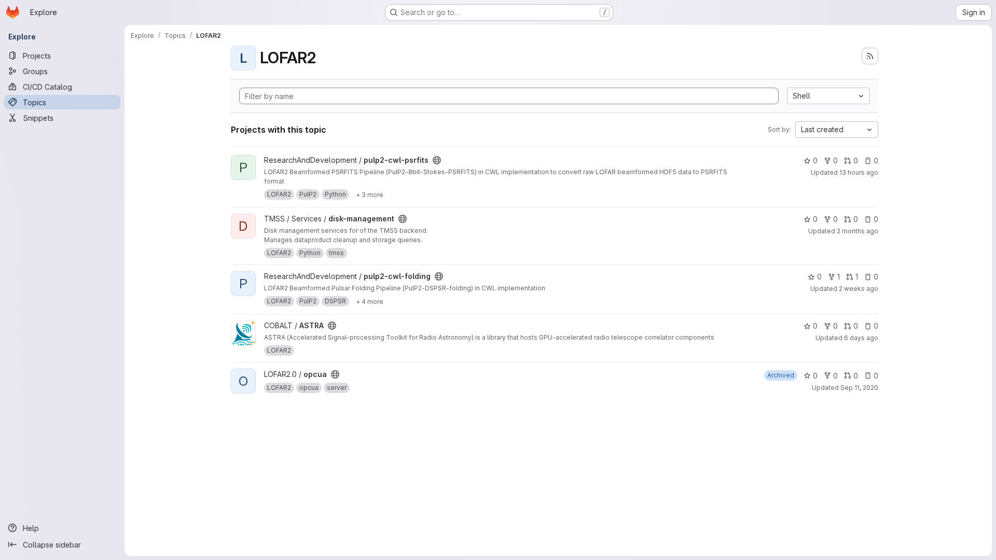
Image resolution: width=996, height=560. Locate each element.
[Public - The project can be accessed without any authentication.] (437, 160)
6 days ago (861, 338)
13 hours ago (858, 172)
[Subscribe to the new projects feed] (870, 56)
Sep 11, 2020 (859, 387)
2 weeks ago (858, 288)
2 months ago (857, 231)
